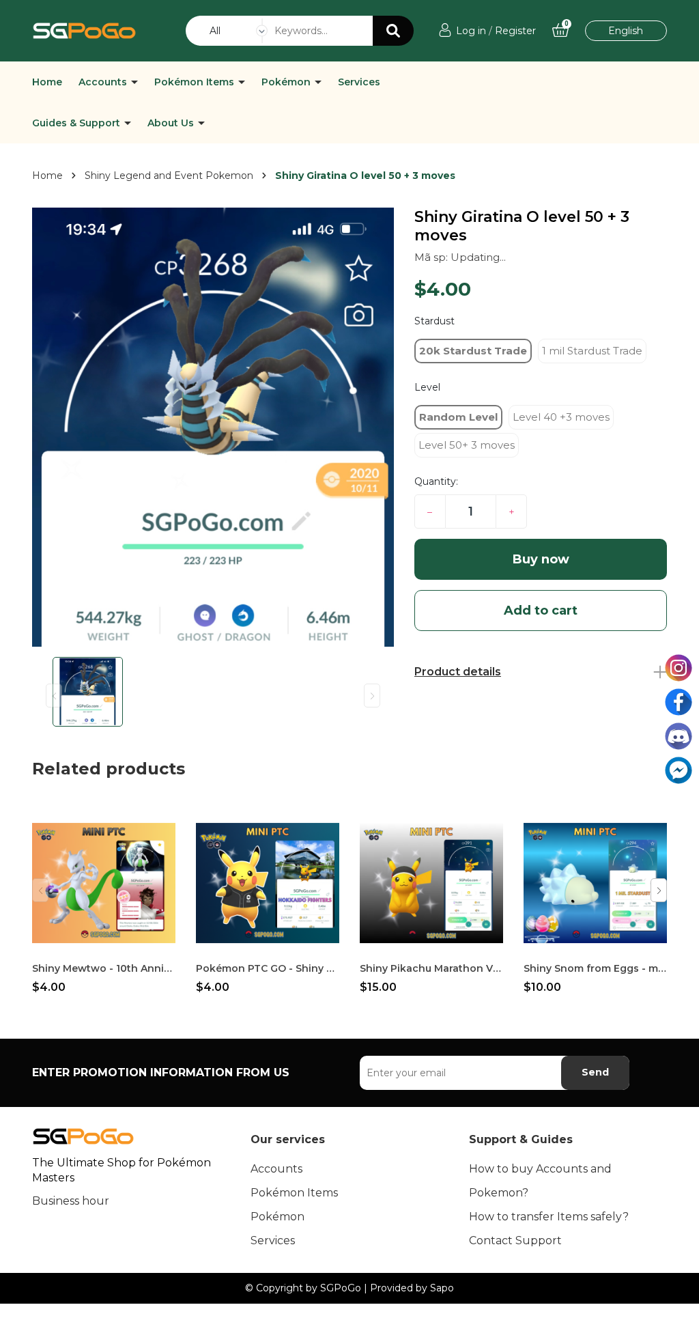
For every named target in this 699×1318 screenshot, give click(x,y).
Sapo (442, 1288)
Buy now (541, 559)
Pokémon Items (195, 82)
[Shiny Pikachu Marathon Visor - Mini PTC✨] (431, 883)
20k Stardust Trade (473, 350)
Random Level (458, 416)
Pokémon (287, 82)
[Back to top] (675, 1294)
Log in (471, 31)
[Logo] (84, 30)
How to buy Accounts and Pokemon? (540, 1180)
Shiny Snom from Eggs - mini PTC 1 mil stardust (595, 968)
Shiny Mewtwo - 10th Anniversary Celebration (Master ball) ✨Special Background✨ (103, 968)
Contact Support (515, 1240)
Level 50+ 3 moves (466, 444)
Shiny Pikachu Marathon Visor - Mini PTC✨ (431, 968)
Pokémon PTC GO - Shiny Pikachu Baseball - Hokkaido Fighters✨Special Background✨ (267, 968)
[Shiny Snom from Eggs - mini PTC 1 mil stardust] (595, 883)
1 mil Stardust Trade (592, 350)
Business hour (70, 1200)
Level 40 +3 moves (561, 416)
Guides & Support (77, 123)
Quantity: (436, 481)
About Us (172, 123)
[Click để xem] (213, 427)
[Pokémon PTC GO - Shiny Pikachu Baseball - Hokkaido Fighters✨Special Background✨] (267, 883)
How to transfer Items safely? (549, 1216)
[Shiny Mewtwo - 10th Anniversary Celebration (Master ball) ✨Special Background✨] (103, 883)
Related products (108, 769)
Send (595, 1072)
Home (47, 82)
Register (515, 31)
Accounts (104, 82)
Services (359, 82)
